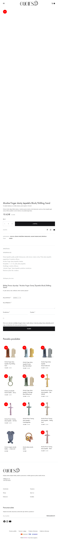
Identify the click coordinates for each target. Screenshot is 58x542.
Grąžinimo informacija (44, 531)
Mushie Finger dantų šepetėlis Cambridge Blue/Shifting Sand (27, 392)
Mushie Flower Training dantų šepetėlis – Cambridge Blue (28, 420)
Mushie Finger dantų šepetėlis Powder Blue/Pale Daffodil (27, 364)
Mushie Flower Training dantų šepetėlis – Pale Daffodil (46, 392)
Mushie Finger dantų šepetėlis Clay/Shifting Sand (10, 363)
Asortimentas (5, 489)
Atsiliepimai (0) (7, 252)
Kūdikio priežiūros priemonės (22, 236)
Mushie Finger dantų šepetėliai (39, 236)
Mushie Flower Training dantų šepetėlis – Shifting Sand (47, 420)
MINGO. (26, 537)
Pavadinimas (6, 312)
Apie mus (32, 492)
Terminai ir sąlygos (22, 531)
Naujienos (32, 489)
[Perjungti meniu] (4, 3)
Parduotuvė (5, 496)
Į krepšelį (35, 223)
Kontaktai (32, 496)
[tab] (29, 249)
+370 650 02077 (7, 480)
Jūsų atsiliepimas (7, 302)
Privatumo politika (12, 531)
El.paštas (32, 312)
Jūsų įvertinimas (7, 297)
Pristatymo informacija (33, 531)
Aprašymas (6, 248)
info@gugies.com (6, 478)
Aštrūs (10, 238)
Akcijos (12, 236)
